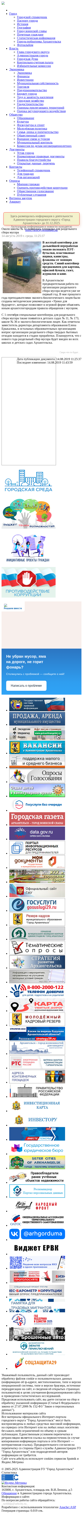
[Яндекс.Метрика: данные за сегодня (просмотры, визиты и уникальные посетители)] (14, 1483)
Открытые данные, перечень (36, 163)
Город (13, 13)
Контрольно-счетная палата (35, 62)
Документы (17, 149)
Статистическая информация (36, 38)
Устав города (25, 153)
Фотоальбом (25, 45)
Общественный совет (31, 135)
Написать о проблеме (26, 685)
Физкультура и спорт (31, 125)
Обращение (9, 1493)
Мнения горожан (28, 184)
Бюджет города (27, 93)
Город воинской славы (32, 31)
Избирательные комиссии (34, 65)
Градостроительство (30, 104)
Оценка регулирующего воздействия (41, 111)
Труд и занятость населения (35, 97)
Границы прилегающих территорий (40, 107)
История (22, 24)
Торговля (23, 86)
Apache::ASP (67, 1507)
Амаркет (15, 201)
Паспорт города (27, 20)
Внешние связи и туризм (33, 139)
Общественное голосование (35, 191)
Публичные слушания (31, 194)
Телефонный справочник (33, 170)
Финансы (23, 76)
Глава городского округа (33, 52)
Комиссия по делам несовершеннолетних (44, 146)
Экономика (16, 69)
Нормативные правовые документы (40, 156)
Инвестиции (25, 79)
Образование (25, 118)
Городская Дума (27, 59)
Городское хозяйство (30, 100)
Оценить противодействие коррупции (42, 187)
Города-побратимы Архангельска (39, 41)
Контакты (15, 166)
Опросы (14, 180)
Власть (13, 48)
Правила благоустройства (34, 159)
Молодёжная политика (32, 128)
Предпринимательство (32, 90)
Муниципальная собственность (37, 83)
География (24, 27)
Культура (23, 121)
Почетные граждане (30, 34)
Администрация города (32, 55)
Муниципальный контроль (35, 142)
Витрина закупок (20, 198)
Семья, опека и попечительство (37, 132)
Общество (16, 114)
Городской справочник (32, 17)
